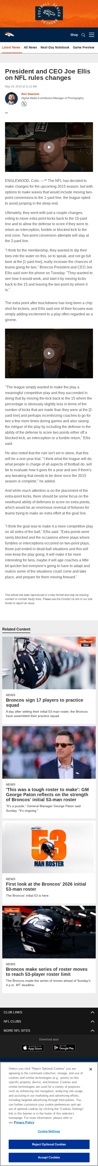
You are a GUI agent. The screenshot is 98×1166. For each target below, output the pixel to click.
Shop (74, 35)
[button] (49, 147)
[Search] (83, 35)
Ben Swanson (30, 94)
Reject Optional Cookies (49, 1144)
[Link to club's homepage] (9, 33)
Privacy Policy (59, 1122)
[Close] (91, 1074)
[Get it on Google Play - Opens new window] (63, 1049)
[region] (49, 1116)
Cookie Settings (49, 1131)
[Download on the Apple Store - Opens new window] (32, 1048)
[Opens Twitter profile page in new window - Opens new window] (24, 104)
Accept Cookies (49, 1157)
